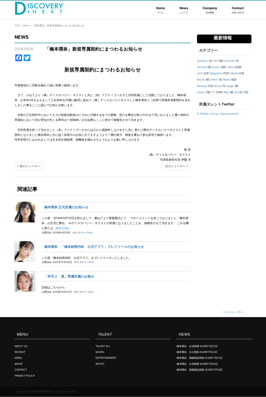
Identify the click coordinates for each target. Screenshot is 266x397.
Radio (226, 79)
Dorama (202, 67)
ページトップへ (233, 312)
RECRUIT (20, 352)
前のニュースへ (30, 166)
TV (213, 92)
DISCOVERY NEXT (41, 391)
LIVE (200, 73)
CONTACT (21, 369)
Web (226, 92)
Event (216, 67)
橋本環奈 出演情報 (188, 346)
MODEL (100, 352)
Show (217, 86)
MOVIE (18, 363)
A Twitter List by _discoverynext (218, 113)
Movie (201, 79)
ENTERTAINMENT (106, 357)
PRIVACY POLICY (25, 375)
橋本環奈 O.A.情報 (188, 352)
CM (215, 60)
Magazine (216, 73)
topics (201, 92)
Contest (229, 60)
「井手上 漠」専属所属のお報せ (69, 276)
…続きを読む (61, 228)
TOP (17, 25)
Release (202, 86)
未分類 (238, 92)
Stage (230, 86)
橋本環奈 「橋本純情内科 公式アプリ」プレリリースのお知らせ (94, 246)
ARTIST (100, 363)
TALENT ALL (103, 346)
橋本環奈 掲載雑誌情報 (190, 357)
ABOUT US (21, 346)
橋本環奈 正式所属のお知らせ (66, 207)
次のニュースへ (175, 166)
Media (234, 73)
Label (230, 67)
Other (26, 25)
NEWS (18, 357)
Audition (202, 60)
